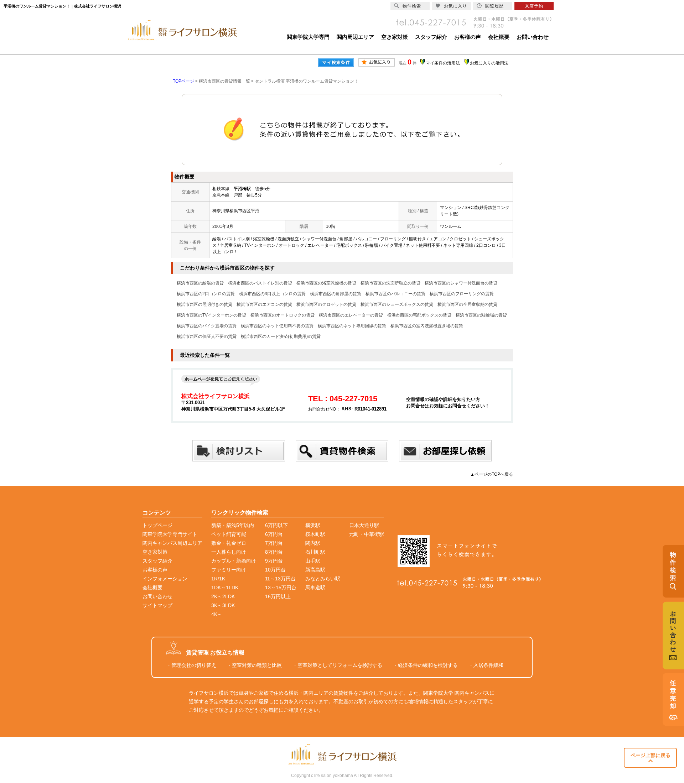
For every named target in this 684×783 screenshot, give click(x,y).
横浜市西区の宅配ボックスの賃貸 (419, 315)
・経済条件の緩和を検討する (425, 665)
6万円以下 (276, 525)
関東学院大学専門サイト (169, 534)
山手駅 (312, 561)
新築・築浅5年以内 (232, 525)
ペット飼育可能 (228, 534)
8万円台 (274, 552)
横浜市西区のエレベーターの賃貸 (351, 315)
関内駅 (312, 543)
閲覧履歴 (494, 6)
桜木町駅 (315, 534)
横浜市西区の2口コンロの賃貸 (206, 293)
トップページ (157, 525)
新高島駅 (315, 570)
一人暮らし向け (228, 552)
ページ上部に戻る (650, 755)
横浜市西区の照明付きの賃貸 (204, 304)
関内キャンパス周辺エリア (172, 543)
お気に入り (455, 6)
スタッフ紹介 (431, 37)
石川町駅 (315, 552)
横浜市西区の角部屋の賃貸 (335, 293)
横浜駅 (312, 525)
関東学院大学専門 (308, 37)
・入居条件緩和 (485, 665)
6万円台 (274, 534)
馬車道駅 (315, 587)
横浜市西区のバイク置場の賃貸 (207, 325)
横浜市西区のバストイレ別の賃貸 (260, 283)
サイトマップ (157, 605)
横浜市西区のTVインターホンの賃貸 (211, 315)
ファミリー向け (228, 570)
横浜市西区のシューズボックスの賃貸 (397, 304)
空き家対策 (394, 37)
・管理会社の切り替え (191, 665)
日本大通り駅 (364, 525)
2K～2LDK (223, 596)
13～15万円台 (280, 587)
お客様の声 (467, 37)
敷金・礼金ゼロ (228, 543)
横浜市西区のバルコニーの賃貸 (395, 293)
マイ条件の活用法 (443, 63)
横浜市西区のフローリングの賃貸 (462, 293)
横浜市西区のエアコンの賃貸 (264, 304)
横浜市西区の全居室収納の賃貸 (467, 304)
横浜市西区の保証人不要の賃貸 (207, 336)
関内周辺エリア (355, 37)
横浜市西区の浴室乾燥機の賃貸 (326, 283)
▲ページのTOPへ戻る (491, 474)
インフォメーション (164, 578)
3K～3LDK (223, 605)
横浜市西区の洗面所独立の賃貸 (390, 283)
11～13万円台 (280, 578)
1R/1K (218, 578)
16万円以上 (278, 596)
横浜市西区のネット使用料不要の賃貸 (277, 325)
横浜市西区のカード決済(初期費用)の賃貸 (281, 336)
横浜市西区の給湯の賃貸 (200, 283)
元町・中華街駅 (366, 534)
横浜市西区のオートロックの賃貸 (282, 315)
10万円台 (275, 570)
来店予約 (534, 6)
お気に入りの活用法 (489, 63)
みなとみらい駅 (322, 578)
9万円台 (274, 561)
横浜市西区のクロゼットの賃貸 (326, 304)
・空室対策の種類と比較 (254, 665)
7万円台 (274, 543)
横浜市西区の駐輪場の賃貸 (481, 315)
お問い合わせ (533, 37)
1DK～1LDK (224, 587)
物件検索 (412, 6)
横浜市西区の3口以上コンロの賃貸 (272, 293)
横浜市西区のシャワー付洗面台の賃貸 (461, 283)
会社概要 (498, 37)
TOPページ (183, 81)
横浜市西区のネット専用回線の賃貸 (352, 325)
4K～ (216, 614)
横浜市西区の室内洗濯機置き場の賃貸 (426, 325)
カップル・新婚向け (233, 561)
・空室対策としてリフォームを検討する (337, 665)
